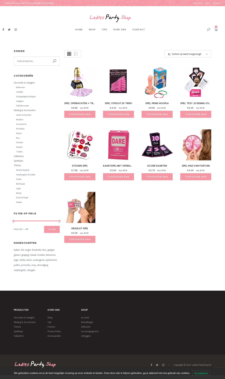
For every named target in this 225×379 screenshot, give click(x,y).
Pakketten (19, 156)
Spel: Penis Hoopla (157, 103)
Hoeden (19, 142)
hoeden (41, 254)
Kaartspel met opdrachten (121, 166)
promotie (25, 265)
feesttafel (36, 249)
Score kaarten (157, 166)
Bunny (18, 193)
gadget (50, 249)
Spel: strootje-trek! (118, 103)
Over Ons (197, 3)
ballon (17, 249)
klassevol (50, 254)
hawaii (33, 254)
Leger (18, 188)
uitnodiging (42, 265)
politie (17, 265)
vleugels (31, 270)
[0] (216, 30)
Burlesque (20, 184)
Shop (92, 29)
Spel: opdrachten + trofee (81, 103)
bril (22, 249)
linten (29, 259)
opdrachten (51, 259)
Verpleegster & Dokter (26, 174)
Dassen (19, 147)
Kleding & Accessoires (25, 110)
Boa (18, 138)
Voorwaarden (54, 335)
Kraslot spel (79, 228)
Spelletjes (18, 160)
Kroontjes (20, 128)
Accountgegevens (90, 331)
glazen (17, 254)
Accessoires (21, 124)
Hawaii (19, 202)
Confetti (19, 92)
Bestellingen (87, 322)
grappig (25, 254)
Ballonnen (20, 87)
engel (27, 249)
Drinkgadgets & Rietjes (26, 96)
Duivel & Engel (22, 197)
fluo (44, 249)
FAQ (207, 3)
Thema (17, 165)
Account (85, 317)
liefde (22, 259)
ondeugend (38, 259)
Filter (52, 229)
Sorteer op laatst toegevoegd (186, 54)
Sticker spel (80, 166)
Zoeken (55, 61)
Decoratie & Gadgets (24, 82)
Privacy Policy (54, 331)
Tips (104, 29)
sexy (33, 265)
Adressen (85, 326)
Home (78, 29)
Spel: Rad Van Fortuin (196, 166)
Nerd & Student (22, 170)
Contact (216, 3)
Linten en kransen (23, 115)
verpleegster (20, 270)
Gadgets (19, 101)
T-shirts (19, 151)
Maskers (19, 119)
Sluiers (19, 133)
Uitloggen (86, 335)
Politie (18, 179)
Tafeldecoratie (22, 105)
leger (16, 259)
